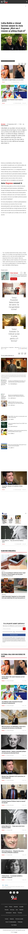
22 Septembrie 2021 (12, 124)
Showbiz (3, 103)
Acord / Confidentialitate (11, 921)
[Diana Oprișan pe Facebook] (21, 273)
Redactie (12, 918)
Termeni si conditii (19, 918)
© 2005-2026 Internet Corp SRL (9, 930)
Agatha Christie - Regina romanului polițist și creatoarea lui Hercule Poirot (14, 752)
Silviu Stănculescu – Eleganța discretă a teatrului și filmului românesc (13, 851)
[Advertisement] (11, 389)
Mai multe (13, 278)
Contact (6, 918)
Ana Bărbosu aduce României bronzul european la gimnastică (12, 702)
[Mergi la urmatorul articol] (25, 6)
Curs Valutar (14, 925)
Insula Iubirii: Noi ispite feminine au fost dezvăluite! (13, 79)
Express (9, 183)
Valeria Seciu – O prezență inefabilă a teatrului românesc (12, 876)
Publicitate (20, 921)
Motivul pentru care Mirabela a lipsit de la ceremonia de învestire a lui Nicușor (13, 727)
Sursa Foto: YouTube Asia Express (8, 60)
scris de (17, 103)
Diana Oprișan (4, 125)
